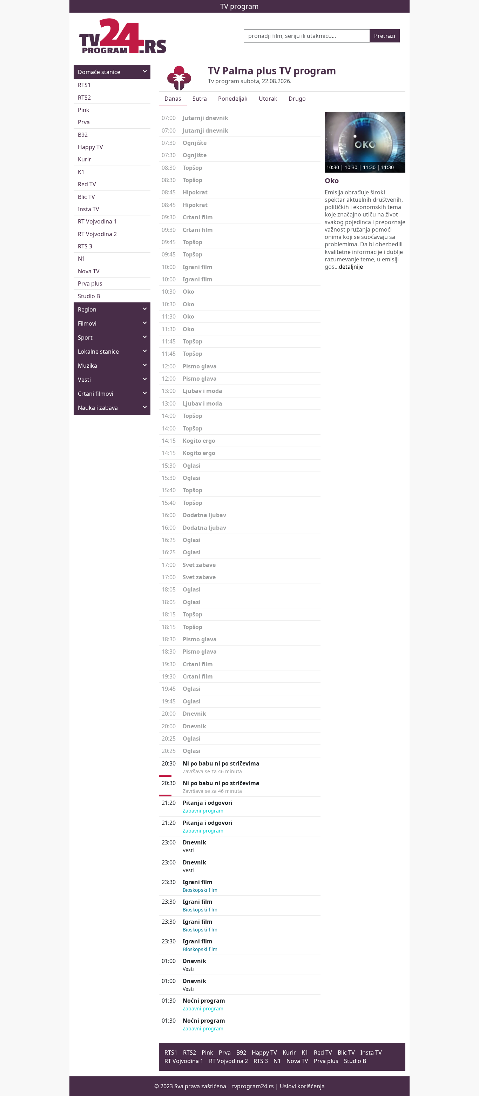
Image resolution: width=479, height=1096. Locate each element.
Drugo (297, 98)
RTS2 (84, 97)
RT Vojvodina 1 (97, 221)
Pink (83, 110)
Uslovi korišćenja (302, 1086)
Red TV (87, 184)
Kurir (84, 159)
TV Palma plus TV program (272, 70)
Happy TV (90, 147)
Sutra (200, 98)
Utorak (268, 98)
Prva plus (90, 283)
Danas (172, 98)
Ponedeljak (233, 98)
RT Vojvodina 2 (97, 234)
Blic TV (86, 197)
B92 (83, 135)
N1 (81, 258)
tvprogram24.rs (253, 1086)
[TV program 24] (122, 35)
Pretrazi (384, 36)
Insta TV (88, 209)
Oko (332, 180)
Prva (84, 122)
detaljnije (351, 266)
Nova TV (89, 271)
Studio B (89, 296)
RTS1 (84, 85)
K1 (81, 172)
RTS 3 (85, 246)
